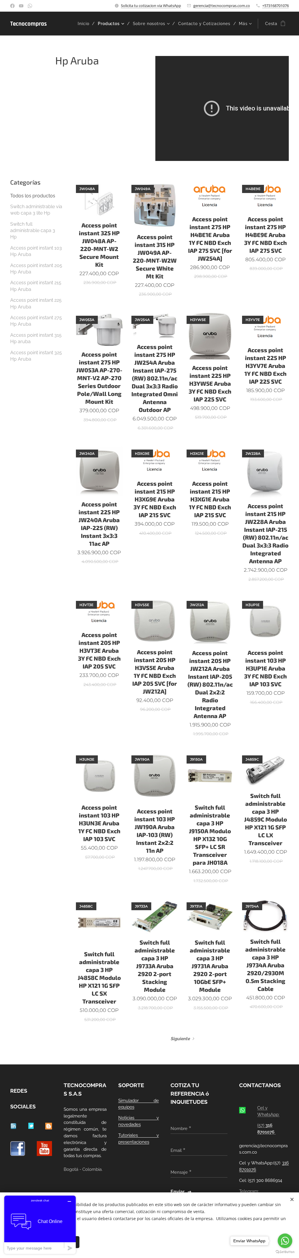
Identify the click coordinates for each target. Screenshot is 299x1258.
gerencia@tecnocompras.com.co (221, 5)
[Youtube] (21, 6)
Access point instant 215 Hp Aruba (35, 286)
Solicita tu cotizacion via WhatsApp (151, 5)
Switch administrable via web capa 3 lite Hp (36, 210)
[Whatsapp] (30, 6)
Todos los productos (32, 196)
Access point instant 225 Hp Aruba (36, 303)
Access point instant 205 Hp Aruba (36, 269)
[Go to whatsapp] (285, 1241)
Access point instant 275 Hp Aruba (36, 321)
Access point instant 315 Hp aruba (36, 338)
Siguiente (180, 1038)
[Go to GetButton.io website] (285, 1252)
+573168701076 (275, 5)
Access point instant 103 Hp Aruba (36, 251)
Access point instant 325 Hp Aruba (36, 356)
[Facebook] (12, 6)
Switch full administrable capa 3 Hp (32, 230)
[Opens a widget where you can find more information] (40, 1224)
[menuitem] (85, 23)
